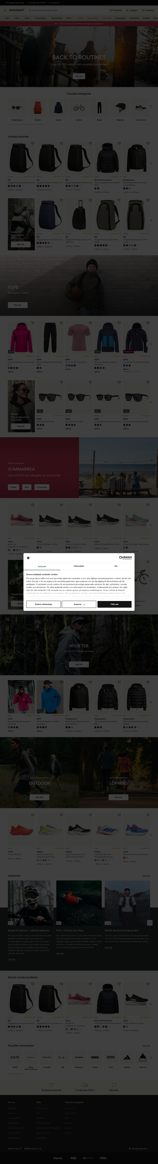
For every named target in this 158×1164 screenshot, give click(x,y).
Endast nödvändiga (43, 604)
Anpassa (77, 604)
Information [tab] (79, 566)
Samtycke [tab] (42, 566)
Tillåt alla (114, 604)
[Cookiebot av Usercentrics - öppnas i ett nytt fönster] (121, 558)
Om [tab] (116, 566)
